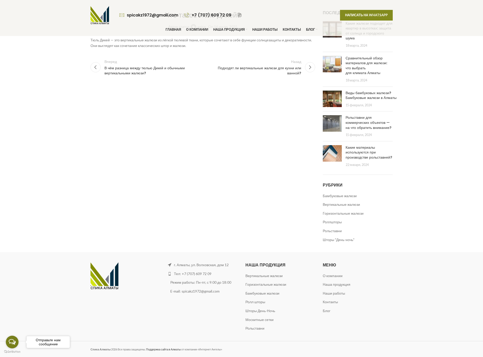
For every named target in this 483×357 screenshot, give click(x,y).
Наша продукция (336, 284)
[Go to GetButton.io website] (12, 351)
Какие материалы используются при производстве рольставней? (369, 152)
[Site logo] (100, 15)
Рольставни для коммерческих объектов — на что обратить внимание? (368, 122)
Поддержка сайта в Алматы (163, 349)
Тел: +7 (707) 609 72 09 (192, 273)
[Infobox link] (149, 15)
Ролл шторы (255, 302)
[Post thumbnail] (332, 69)
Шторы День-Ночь (260, 311)
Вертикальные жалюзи (341, 204)
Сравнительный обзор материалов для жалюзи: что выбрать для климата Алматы (366, 66)
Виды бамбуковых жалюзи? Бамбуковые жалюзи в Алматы (371, 95)
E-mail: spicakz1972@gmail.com (195, 291)
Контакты (330, 302)
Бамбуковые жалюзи (340, 196)
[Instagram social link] (239, 15)
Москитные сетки (259, 319)
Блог (326, 311)
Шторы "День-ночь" (338, 239)
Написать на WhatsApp (366, 15)
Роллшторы (332, 222)
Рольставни (332, 231)
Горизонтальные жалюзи (343, 213)
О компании (333, 276)
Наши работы (334, 293)
